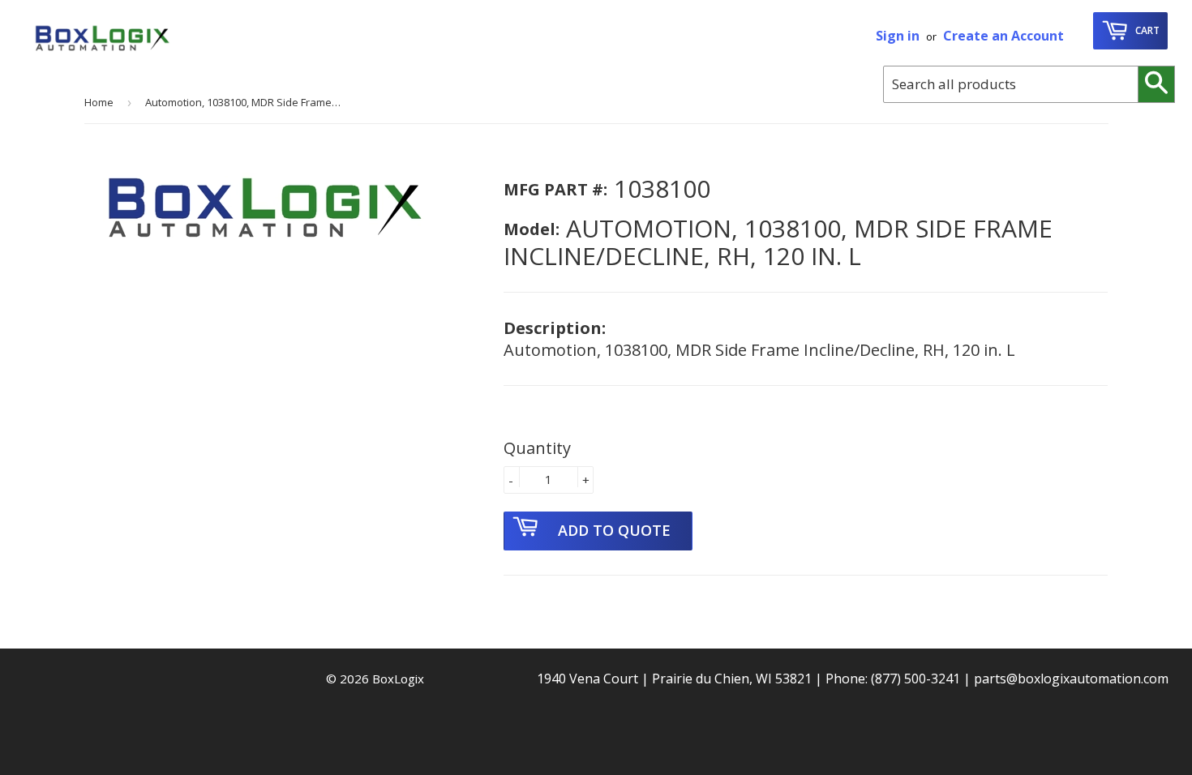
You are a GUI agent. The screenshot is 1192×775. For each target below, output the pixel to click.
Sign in (898, 36)
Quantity (537, 448)
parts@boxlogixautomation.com (1071, 678)
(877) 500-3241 (915, 678)
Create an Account (1003, 36)
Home (99, 102)
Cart (1146, 30)
